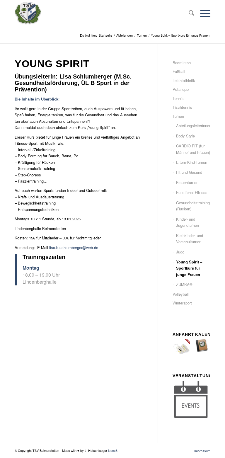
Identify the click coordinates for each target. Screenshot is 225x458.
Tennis (178, 98)
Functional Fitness (191, 192)
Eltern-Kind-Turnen (191, 162)
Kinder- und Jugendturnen (187, 222)
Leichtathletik (184, 80)
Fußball (179, 71)
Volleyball (181, 294)
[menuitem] (188, 13)
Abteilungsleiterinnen (193, 125)
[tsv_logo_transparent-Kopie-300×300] (28, 13)
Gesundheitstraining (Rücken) (193, 206)
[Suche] (188, 13)
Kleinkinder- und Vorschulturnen (189, 238)
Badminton (182, 62)
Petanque (181, 89)
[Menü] (202, 13)
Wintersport (182, 303)
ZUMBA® (184, 284)
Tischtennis (182, 107)
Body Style (185, 136)
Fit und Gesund (189, 172)
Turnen (178, 116)
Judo (180, 252)
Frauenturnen (187, 182)
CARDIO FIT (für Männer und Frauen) (193, 149)
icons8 (112, 450)
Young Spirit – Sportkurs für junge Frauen (189, 268)
